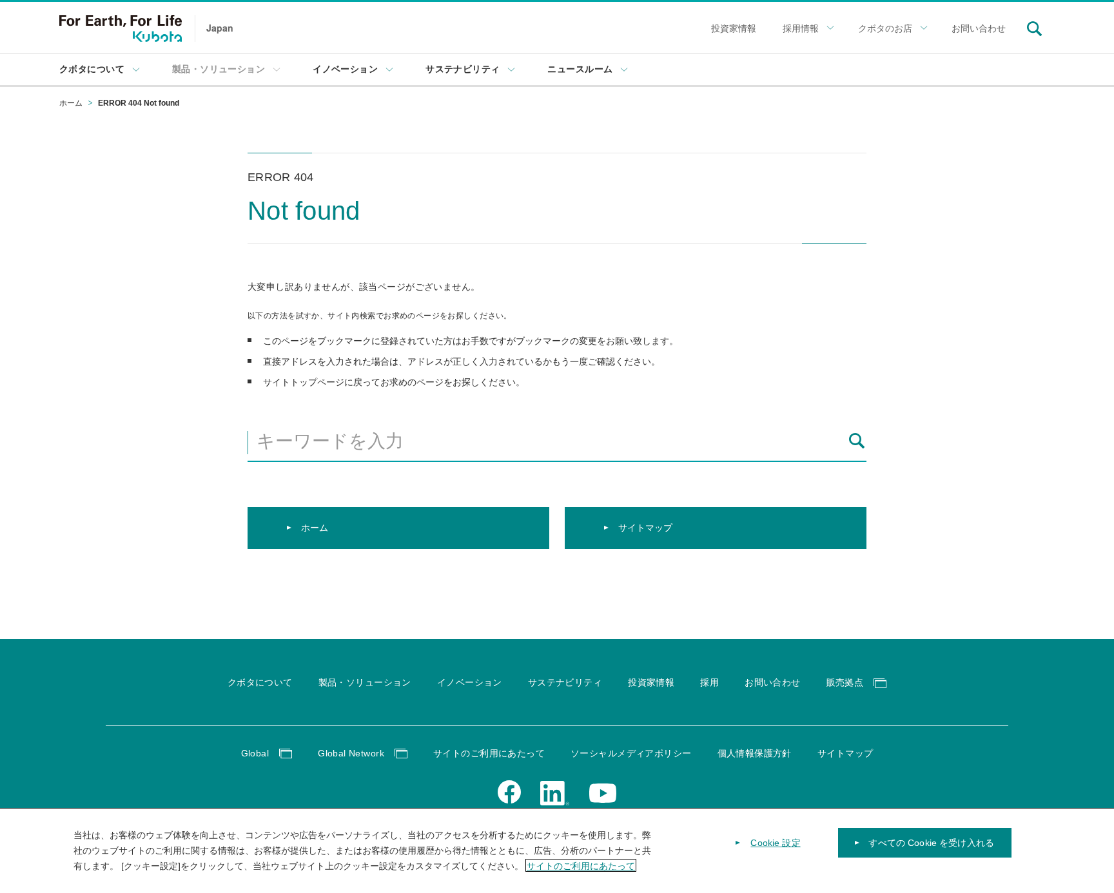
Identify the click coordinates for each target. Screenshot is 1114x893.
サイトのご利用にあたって (581, 865)
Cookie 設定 (775, 843)
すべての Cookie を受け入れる (931, 843)
